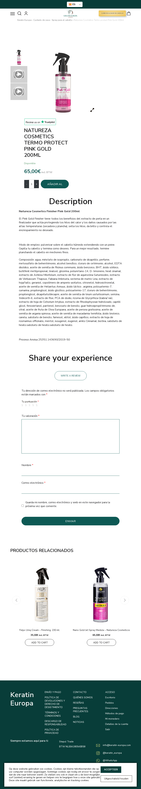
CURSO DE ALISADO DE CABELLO (112, 13)
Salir (107, 729)
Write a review (70, 375)
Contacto (79, 692)
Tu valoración (30, 416)
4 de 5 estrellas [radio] (33, 405)
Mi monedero (112, 718)
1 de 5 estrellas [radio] (22, 405)
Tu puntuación (30, 401)
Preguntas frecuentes (80, 709)
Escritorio (110, 697)
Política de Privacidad (52, 731)
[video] (19, 74)
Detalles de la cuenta (116, 724)
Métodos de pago (114, 713)
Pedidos (109, 702)
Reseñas (78, 702)
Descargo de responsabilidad (55, 723)
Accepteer (111, 769)
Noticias (78, 722)
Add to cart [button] (39, 642)
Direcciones (111, 708)
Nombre (27, 465)
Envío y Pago (53, 692)
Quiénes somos (83, 697)
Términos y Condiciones (53, 714)
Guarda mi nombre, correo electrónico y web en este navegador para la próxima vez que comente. (67, 504)
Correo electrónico (33, 483)
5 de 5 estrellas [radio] (37, 405)
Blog (76, 716)
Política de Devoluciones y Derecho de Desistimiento (55, 702)
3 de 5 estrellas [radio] (30, 405)
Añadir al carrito (54, 185)
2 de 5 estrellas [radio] (26, 405)
